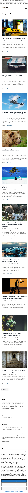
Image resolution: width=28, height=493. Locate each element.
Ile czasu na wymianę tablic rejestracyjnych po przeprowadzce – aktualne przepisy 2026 (14, 113)
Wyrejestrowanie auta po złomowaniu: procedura (12, 76)
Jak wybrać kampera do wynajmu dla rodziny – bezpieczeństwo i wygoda (14, 371)
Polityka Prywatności (19, 491)
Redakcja (16, 42)
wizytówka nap (5, 441)
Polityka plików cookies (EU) (8, 416)
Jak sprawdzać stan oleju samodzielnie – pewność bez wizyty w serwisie (12, 260)
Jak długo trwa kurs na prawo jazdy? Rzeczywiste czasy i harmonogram (11, 334)
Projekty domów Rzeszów (8, 408)
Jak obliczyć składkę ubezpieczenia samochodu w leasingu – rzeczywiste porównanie (14, 297)
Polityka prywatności (7, 417)
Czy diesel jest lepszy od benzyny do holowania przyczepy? (14, 186)
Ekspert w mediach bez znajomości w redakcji (12, 433)
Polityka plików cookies (9, 491)
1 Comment (10, 300)
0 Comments (10, 42)
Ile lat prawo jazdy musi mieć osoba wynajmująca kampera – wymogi (11, 149)
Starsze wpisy (4, 389)
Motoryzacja (9, 52)
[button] (26, 451)
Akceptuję (14, 481)
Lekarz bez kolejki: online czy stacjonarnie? (11, 435)
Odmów (14, 484)
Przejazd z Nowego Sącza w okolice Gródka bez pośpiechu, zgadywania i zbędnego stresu (14, 39)
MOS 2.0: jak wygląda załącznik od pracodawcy (13, 427)
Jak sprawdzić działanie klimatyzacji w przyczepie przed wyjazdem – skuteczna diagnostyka (12, 224)
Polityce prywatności (21, 477)
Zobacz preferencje (14, 488)
